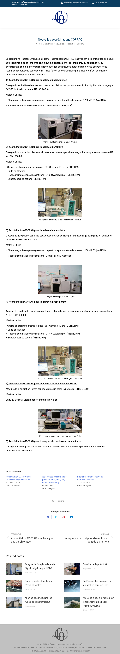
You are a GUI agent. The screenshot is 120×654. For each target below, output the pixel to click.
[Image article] (14, 569)
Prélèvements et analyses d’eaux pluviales (38, 583)
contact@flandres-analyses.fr (76, 2)
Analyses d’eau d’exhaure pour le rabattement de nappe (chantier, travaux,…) (98, 602)
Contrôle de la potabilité (95, 564)
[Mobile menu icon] (4, 17)
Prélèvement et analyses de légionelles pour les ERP (97, 583)
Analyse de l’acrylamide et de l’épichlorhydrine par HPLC (40, 566)
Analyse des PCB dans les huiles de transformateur (38, 600)
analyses (64, 501)
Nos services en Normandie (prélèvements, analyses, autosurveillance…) (54, 480)
